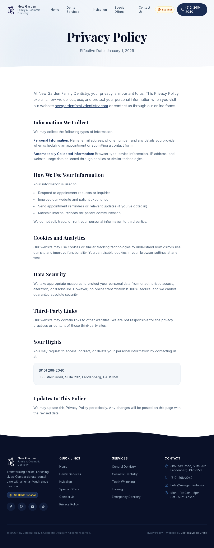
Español (167, 9)
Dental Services (73, 9)
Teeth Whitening (123, 481)
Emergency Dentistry (126, 497)
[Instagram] (22, 506)
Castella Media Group (194, 532)
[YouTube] (32, 506)
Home (55, 9)
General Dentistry (124, 466)
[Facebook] (11, 506)
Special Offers (120, 9)
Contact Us (144, 9)
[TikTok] (43, 506)
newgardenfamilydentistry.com (81, 106)
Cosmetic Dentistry (125, 474)
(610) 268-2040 (192, 9)
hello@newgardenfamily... (188, 485)
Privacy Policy (69, 504)
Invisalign (100, 9)
